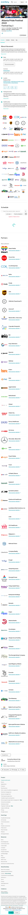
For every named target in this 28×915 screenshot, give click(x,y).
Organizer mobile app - (7, 806)
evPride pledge (4, 853)
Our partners (4, 849)
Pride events (3, 827)
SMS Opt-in (3, 877)
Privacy (2, 881)
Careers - (6, 873)
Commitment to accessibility (7, 875)
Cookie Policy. (18, 910)
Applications (3, 784)
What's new (3, 859)
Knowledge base (4, 841)
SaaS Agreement (4, 883)
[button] (14, 2)
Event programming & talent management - (11, 800)
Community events (5, 821)
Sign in (22, 2)
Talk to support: (4, 892)
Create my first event (5, 780)
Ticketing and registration (6, 796)
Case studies (4, 845)
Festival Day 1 (6, 70)
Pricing (2, 810)
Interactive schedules (5, 802)
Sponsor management (6, 794)
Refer (2, 839)
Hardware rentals (4, 804)
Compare (3, 847)
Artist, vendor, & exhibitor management (9, 790)
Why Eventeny (4, 788)
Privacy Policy (8, 910)
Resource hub (4, 861)
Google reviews (4, 811)
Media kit (3, 857)
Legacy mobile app (5, 808)
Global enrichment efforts (6, 871)
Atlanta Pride (9, 30)
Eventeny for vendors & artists (7, 863)
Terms (2, 879)
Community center (5, 843)
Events (2, 782)
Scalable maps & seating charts (7, 798)
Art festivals (3, 819)
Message (15, 769)
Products (3, 786)
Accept (11, 912)
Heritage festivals (5, 833)
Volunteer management (6, 792)
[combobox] (9, 214)
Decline (17, 912)
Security (3, 885)
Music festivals (4, 829)
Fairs (2, 823)
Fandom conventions (5, 825)
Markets (3, 831)
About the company (5, 869)
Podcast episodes (5, 851)
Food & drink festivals (5, 817)
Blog (2, 855)
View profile (6, 769)
